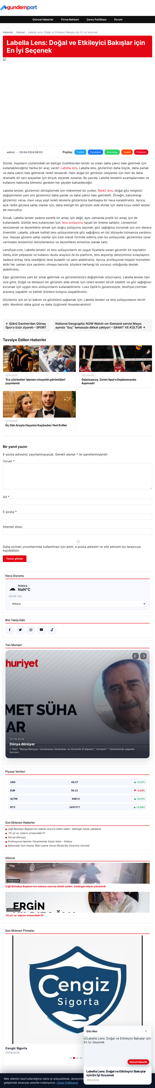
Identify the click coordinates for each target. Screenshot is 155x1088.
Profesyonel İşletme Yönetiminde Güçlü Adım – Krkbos (40, 841)
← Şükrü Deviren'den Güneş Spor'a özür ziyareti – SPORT (25, 325)
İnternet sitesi (12, 527)
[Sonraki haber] (143, 656)
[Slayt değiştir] (71, 1058)
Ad (6, 497)
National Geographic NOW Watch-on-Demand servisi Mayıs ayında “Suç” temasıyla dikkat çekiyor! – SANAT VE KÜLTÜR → (100, 325)
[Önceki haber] (135, 656)
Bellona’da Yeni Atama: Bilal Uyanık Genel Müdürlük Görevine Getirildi (48, 845)
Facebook (95, 152)
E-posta (10, 512)
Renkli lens (105, 190)
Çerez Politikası (97, 19)
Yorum (9, 461)
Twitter (80, 152)
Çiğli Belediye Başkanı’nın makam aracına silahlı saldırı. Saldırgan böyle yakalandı (54, 828)
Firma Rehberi (70, 19)
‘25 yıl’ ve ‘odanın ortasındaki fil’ (26, 833)
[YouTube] (41, 630)
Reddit (127, 152)
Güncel (20, 32)
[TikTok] (52, 630)
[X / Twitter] (20, 630)
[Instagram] (30, 630)
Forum (118, 19)
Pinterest (141, 152)
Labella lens (69, 168)
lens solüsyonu (72, 222)
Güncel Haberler (43, 19)
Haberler (8, 32)
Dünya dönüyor (17, 837)
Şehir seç (15, 596)
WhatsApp (112, 152)
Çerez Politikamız (67, 1082)
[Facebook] (9, 630)
